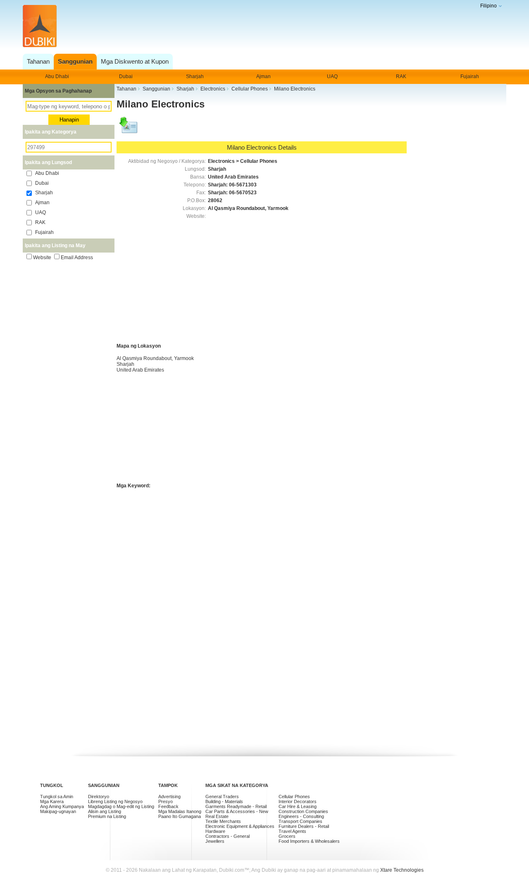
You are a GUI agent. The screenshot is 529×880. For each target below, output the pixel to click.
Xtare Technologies (402, 870)
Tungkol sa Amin (56, 796)
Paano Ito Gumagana (179, 816)
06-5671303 (243, 185)
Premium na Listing (107, 816)
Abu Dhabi (57, 76)
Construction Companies (303, 811)
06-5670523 (243, 193)
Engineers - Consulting (301, 816)
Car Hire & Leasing (298, 806)
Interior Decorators (298, 801)
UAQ (332, 76)
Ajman (263, 76)
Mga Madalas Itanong (179, 811)
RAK (401, 76)
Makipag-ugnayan (58, 811)
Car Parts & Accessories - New (236, 811)
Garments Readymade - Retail (236, 806)
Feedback (168, 806)
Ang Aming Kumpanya (62, 806)
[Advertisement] (262, 26)
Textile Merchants (223, 821)
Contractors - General (227, 836)
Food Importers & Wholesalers (309, 841)
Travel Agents (292, 831)
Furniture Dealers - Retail (304, 826)
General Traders (222, 796)
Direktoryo (98, 796)
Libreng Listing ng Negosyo (115, 801)
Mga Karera (52, 801)
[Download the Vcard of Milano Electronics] (129, 129)
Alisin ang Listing (104, 811)
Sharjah (195, 76)
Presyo (165, 801)
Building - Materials (224, 801)
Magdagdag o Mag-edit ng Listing (121, 806)
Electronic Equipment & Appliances (239, 826)
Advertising (169, 796)
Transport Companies (300, 821)
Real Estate (217, 816)
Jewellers (214, 841)
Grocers (287, 836)
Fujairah (469, 76)
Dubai (126, 76)
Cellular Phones (294, 796)
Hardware (215, 831)
